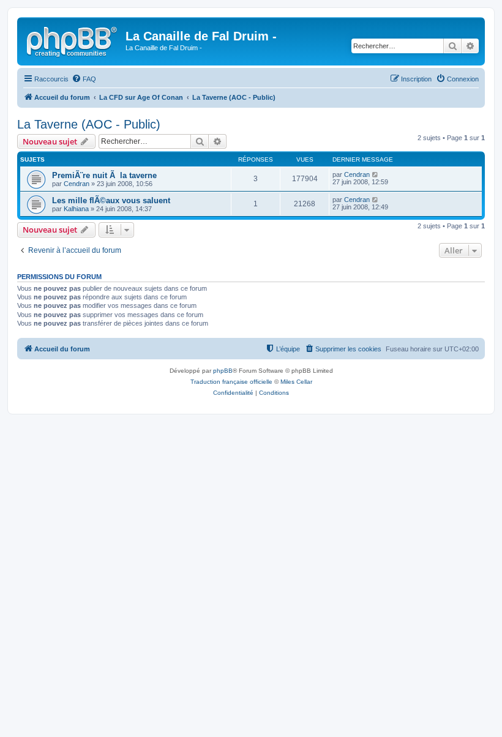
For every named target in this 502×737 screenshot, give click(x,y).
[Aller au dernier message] (376, 174)
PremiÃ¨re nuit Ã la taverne (104, 175)
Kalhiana (76, 208)
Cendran (76, 183)
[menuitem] (84, 79)
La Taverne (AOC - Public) (88, 124)
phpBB (223, 370)
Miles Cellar (296, 381)
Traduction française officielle (231, 381)
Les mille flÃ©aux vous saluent (111, 200)
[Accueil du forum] (73, 39)
